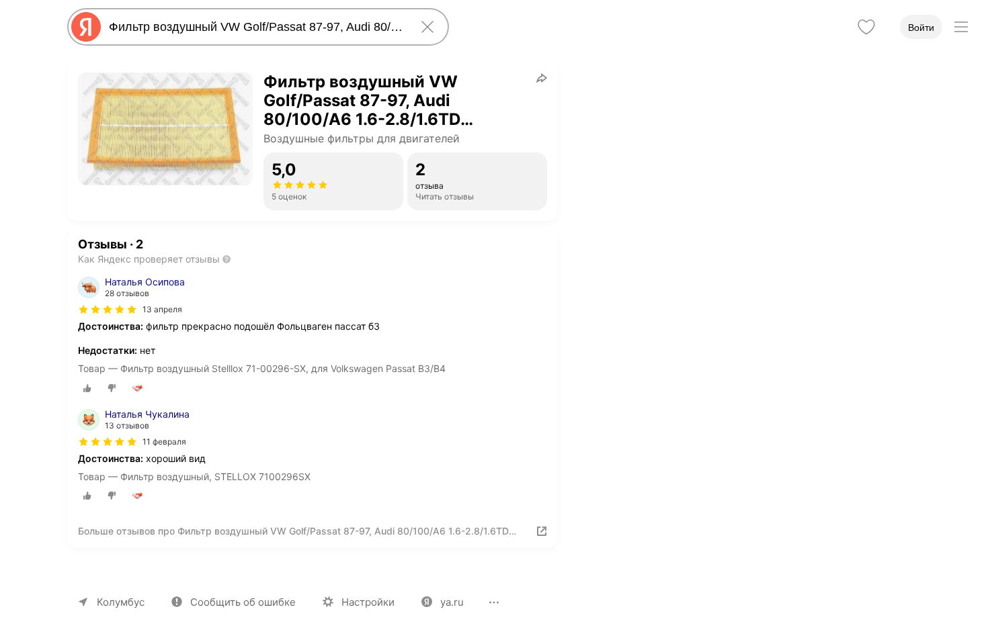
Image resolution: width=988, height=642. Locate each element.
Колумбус (121, 602)
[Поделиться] (541, 78)
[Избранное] (866, 27)
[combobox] (255, 26)
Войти (921, 27)
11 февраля (164, 442)
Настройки (368, 602)
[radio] (87, 388)
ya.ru (452, 602)
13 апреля (162, 309)
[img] (107, 309)
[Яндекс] (86, 27)
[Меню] (961, 26)
